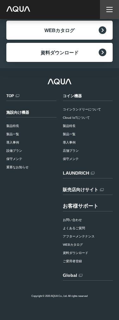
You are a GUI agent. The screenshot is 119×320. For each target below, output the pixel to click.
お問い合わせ (72, 220)
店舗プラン (71, 150)
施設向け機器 (17, 112)
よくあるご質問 (74, 228)
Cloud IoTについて (76, 117)
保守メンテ (71, 159)
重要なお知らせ (17, 167)
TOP (10, 96)
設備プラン (14, 150)
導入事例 (69, 142)
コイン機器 (72, 96)
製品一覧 (69, 134)
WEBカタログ (59, 30)
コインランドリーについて (82, 109)
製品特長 (69, 126)
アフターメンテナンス (79, 236)
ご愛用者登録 (72, 261)
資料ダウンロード (60, 52)
